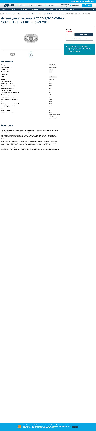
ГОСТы (51, 9)
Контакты (71, 9)
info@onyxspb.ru (65, 6)
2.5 (51, 72)
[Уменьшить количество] (67, 34)
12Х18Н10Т (53, 76)
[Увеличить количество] (73, 34)
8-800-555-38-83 (65, 4)
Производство (24, 9)
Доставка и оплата (61, 9)
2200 (51, 69)
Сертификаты (34, 9)
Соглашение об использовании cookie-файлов (43, 427)
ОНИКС (2, 13)
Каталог (4, 9)
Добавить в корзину (84, 34)
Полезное (43, 9)
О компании (13, 9)
